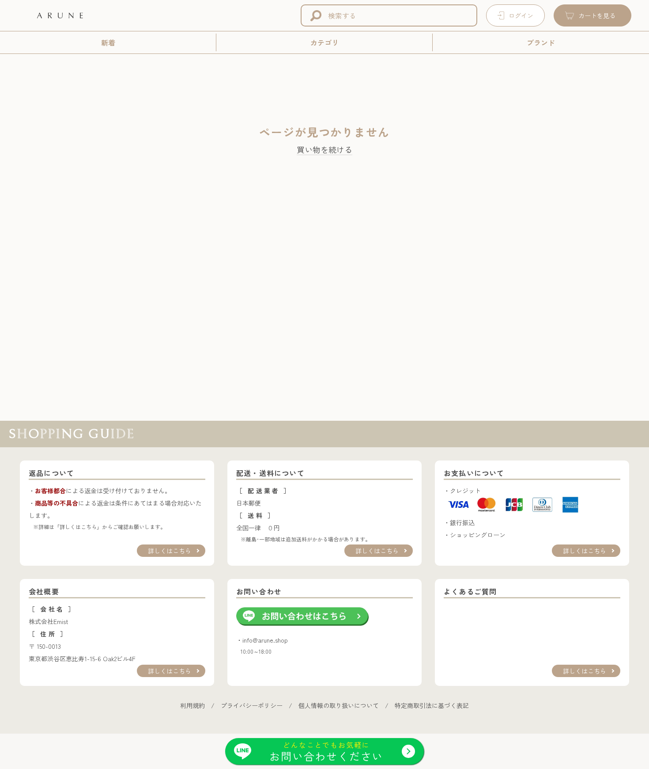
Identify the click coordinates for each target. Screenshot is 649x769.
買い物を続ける (324, 150)
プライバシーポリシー (252, 705)
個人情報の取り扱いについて (338, 705)
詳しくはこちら (169, 550)
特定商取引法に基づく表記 (432, 705)
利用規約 (192, 705)
